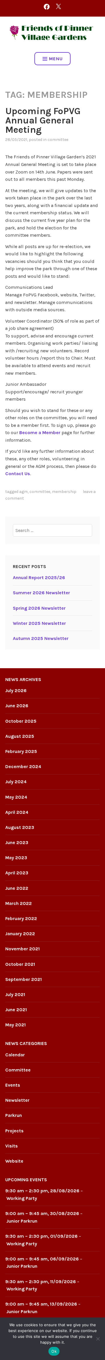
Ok (54, 1351)
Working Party (21, 1198)
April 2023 (16, 873)
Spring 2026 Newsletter (39, 608)
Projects (14, 1130)
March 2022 (18, 903)
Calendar (15, 1054)
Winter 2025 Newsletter (39, 623)
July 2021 (15, 994)
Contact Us (17, 473)
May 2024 (16, 797)
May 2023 (16, 857)
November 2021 (22, 949)
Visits (11, 1146)
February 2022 (21, 918)
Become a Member (39, 432)
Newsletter (17, 1100)
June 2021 (16, 1009)
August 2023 (19, 827)
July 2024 (16, 781)
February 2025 (21, 751)
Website (14, 1161)
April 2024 (16, 812)
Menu (56, 58)
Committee (58, 139)
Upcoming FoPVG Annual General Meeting (42, 120)
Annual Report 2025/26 (39, 577)
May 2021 (15, 1024)
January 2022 (20, 933)
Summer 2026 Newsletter (41, 592)
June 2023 (16, 842)
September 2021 (23, 979)
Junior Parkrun (21, 1221)
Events (12, 1085)
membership (64, 491)
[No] (98, 1339)
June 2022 (16, 888)
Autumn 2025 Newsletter (41, 638)
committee (39, 491)
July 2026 (16, 690)
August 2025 (19, 736)
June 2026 (16, 705)
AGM (23, 491)
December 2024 (23, 766)
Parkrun (13, 1115)
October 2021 (20, 964)
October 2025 (20, 721)
